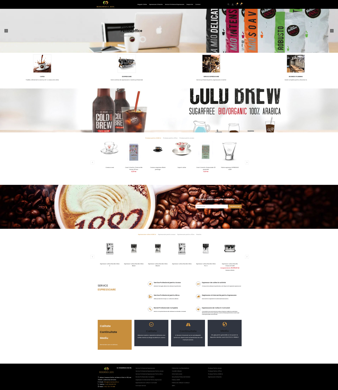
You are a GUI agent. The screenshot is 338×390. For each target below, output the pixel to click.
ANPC (173, 385)
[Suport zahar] (182, 149)
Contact (198, 4)
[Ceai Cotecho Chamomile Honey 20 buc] (133, 152)
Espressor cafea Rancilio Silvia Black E (158, 265)
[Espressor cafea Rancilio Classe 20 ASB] (230, 248)
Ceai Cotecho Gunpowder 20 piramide (205, 168)
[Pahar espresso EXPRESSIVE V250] (230, 151)
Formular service (141, 385)
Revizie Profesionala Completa (145, 377)
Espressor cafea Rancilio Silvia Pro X (206, 265)
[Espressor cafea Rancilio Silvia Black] (133, 248)
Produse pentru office (170, 138)
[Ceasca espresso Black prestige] (157, 148)
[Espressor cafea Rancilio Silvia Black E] (157, 248)
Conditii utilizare (177, 371)
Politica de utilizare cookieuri (181, 383)
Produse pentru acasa (186, 138)
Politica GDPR (176, 380)
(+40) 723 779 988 (109, 386)
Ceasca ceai (110, 167)
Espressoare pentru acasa (166, 234)
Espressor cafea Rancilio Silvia (182, 264)
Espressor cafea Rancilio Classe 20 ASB (230, 265)
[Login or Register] (233, 4)
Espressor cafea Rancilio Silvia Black (133, 265)
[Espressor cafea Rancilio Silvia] (182, 248)
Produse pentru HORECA (153, 138)
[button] (241, 4)
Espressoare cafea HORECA (147, 234)
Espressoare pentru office (185, 234)
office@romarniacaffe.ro (111, 382)
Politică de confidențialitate (180, 368)
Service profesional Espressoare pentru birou (149, 374)
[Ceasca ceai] (109, 148)
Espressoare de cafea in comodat (146, 383)
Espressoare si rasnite (156, 4)
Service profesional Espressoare (174, 4)
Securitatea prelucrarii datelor (181, 377)
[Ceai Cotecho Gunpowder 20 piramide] (206, 152)
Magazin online (142, 4)
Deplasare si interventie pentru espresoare (149, 380)
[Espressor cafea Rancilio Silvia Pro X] (206, 248)
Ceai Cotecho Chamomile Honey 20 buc (133, 168)
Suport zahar (182, 167)
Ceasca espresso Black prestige (157, 168)
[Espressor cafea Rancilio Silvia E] (109, 248)
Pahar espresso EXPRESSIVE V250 (230, 168)
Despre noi (190, 4)
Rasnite (198, 234)
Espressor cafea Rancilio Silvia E (109, 265)
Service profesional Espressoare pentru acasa (149, 371)
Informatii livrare (177, 374)
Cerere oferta (229, 270)
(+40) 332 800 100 (110, 384)
